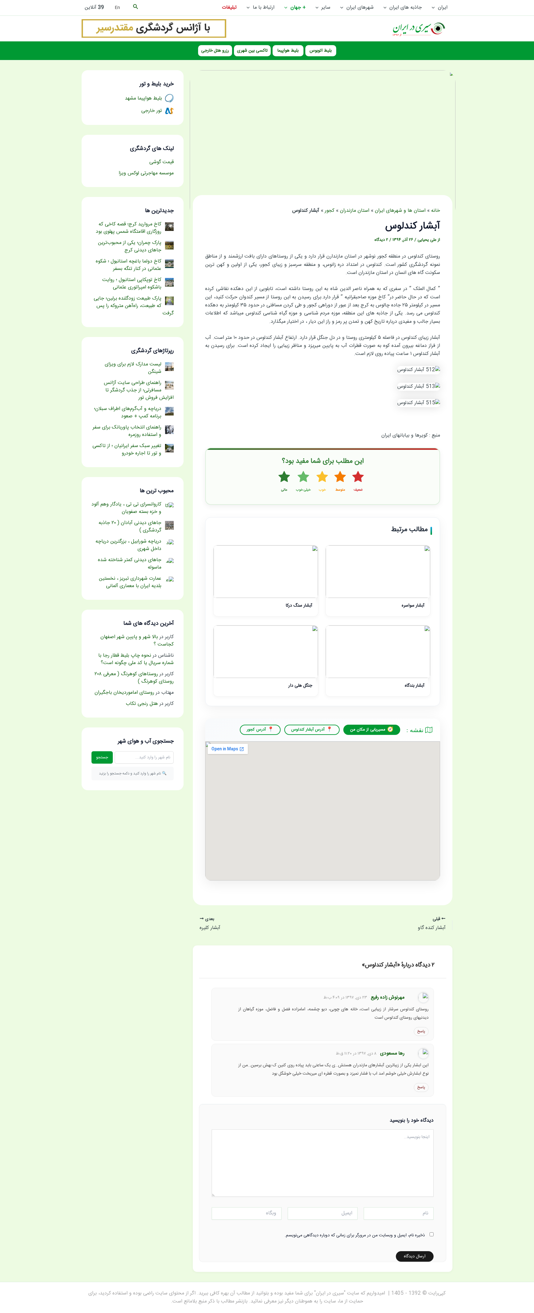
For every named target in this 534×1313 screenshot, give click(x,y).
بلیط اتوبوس (321, 50)
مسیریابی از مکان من (367, 729)
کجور (329, 211)
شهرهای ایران (360, 7)
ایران (442, 7)
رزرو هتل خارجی (215, 50)
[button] (435, 7)
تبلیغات (229, 7)
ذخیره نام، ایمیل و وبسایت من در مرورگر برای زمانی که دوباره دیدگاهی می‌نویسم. (355, 1235)
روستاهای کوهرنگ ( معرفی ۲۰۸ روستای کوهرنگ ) (134, 678)
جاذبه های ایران (405, 7)
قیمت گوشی (161, 162)
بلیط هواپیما (288, 50)
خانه (435, 211)
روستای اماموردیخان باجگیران (124, 692)
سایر (325, 7)
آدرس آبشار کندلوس (308, 729)
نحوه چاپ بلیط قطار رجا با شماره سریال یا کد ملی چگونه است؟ (136, 659)
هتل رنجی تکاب (142, 704)
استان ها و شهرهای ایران (400, 211)
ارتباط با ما (263, 7)
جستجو (102, 757)
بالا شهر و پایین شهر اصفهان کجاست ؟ (137, 641)
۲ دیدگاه (381, 240)
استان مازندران (354, 211)
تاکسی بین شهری (252, 50)
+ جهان (298, 7)
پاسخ (421, 1031)
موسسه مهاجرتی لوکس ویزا (146, 173)
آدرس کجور (256, 729)
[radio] (358, 482)
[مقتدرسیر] (154, 28)
